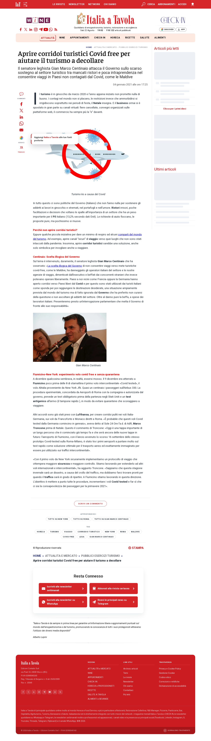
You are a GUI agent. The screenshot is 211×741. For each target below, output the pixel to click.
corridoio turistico (89, 532)
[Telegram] (40, 29)
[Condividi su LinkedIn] (21, 117)
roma (123, 532)
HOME (89, 47)
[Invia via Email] (21, 130)
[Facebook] (20, 29)
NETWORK (94, 4)
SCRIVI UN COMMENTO (90, 504)
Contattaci (128, 690)
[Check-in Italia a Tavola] (173, 20)
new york (110, 532)
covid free (68, 537)
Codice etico (165, 677)
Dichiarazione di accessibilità (172, 686)
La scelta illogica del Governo (65, 265)
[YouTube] (45, 29)
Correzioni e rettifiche (169, 681)
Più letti (126, 694)
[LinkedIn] (30, 29)
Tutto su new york (58, 519)
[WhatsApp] (51, 29)
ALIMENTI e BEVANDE (98, 699)
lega (81, 537)
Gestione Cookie (167, 673)
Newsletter (128, 681)
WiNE (62, 37)
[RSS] (56, 29)
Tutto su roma (81, 519)
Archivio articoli (130, 668)
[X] (25, 29)
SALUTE (144, 37)
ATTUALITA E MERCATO (105, 47)
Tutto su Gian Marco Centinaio (111, 519)
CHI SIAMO (110, 4)
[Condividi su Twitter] (21, 110)
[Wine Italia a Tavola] (38, 20)
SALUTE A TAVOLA (97, 694)
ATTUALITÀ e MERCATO (99, 668)
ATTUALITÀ (48, 38)
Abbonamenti (166, 4)
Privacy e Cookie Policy (170, 668)
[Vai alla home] (20, 37)
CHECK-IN (99, 37)
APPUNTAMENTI (79, 37)
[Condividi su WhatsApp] (21, 123)
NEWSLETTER (76, 4)
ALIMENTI (160, 37)
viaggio (68, 532)
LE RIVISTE (59, 4)
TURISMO (54, 532)
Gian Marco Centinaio (102, 537)
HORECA (115, 37)
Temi (125, 673)
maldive (135, 532)
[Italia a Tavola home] (52, 663)
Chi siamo (128, 686)
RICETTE (130, 37)
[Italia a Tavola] (105, 18)
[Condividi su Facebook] (21, 104)
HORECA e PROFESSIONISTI (101, 686)
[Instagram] (35, 29)
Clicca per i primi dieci (174, 108)
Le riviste (127, 677)
